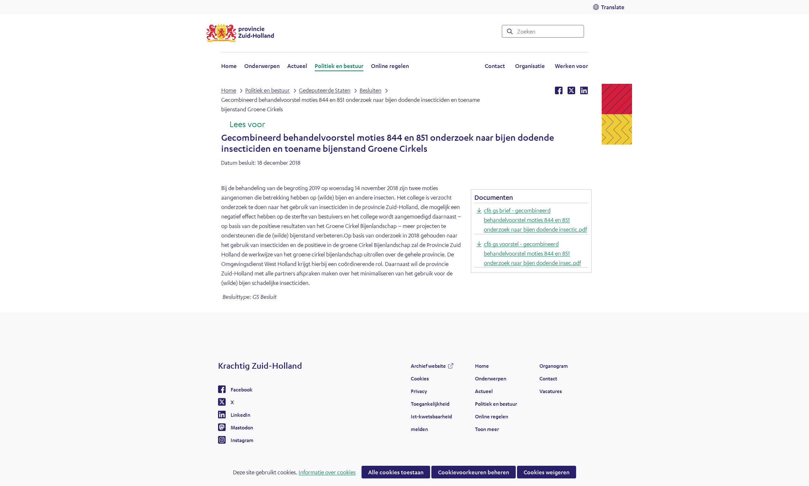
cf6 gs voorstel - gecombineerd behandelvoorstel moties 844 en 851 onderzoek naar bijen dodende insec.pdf (532, 253)
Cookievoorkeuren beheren (473, 472)
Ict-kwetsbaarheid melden (431, 422)
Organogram (553, 366)
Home (229, 65)
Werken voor (571, 66)
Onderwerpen (262, 65)
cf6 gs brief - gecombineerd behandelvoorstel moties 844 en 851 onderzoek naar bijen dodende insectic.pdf (535, 220)
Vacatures (550, 391)
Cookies (420, 378)
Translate (612, 6)
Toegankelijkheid (430, 404)
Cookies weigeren (546, 472)
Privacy (419, 391)
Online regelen (390, 65)
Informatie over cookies (327, 472)
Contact (495, 65)
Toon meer (487, 430)
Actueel (297, 65)
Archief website (428, 367)
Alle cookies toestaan (395, 472)
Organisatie (530, 65)
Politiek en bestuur (339, 65)
